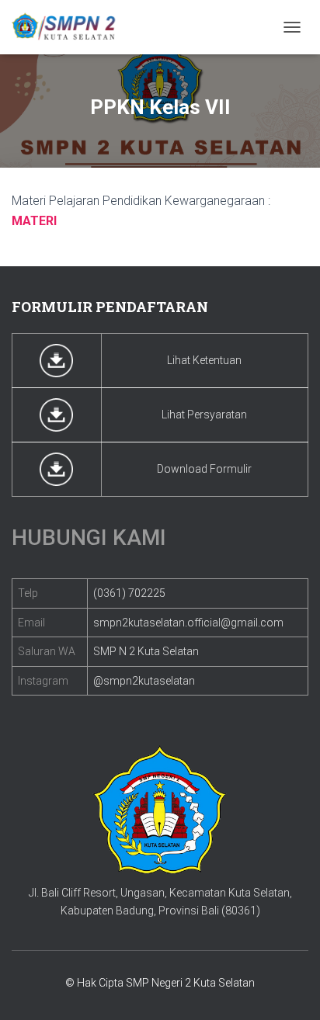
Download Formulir (204, 469)
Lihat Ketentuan (204, 360)
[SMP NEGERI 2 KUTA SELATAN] (70, 27)
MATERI (34, 220)
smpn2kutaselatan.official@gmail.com (188, 622)
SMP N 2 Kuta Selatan (146, 651)
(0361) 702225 (129, 593)
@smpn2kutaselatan (144, 681)
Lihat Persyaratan (204, 414)
